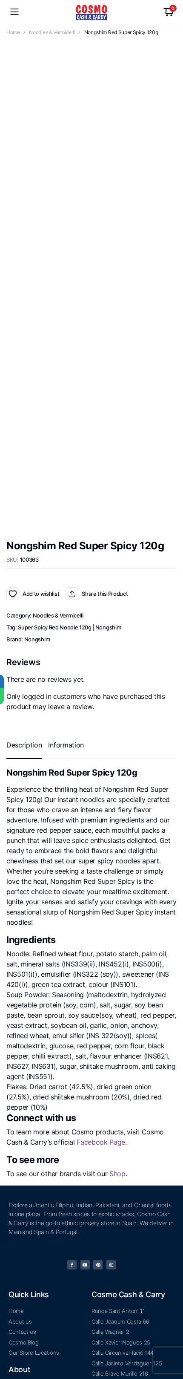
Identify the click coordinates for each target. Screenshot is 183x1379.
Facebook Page (101, 869)
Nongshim (37, 366)
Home (13, 32)
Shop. (118, 901)
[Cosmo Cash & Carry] (91, 12)
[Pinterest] (98, 1164)
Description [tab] (24, 472)
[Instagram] (111, 1164)
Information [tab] (65, 472)
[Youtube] (85, 1164)
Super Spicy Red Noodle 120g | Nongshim (69, 354)
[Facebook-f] (72, 1164)
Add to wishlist (12, 320)
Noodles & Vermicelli (52, 32)
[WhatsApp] (8, 696)
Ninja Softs (110, 1363)
